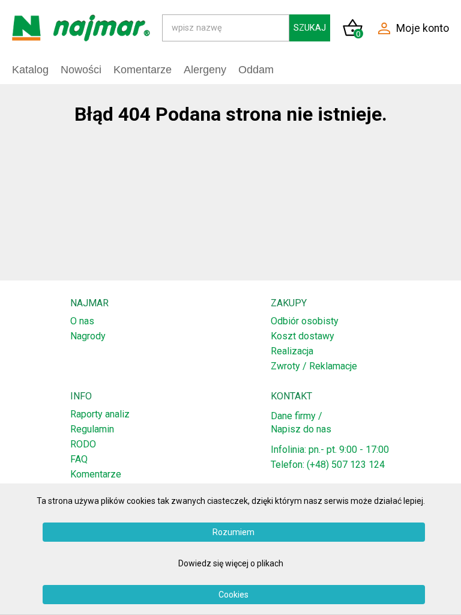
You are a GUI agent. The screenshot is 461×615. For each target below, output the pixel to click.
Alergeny (205, 70)
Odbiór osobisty (305, 321)
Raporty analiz (100, 414)
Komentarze (95, 474)
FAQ (79, 459)
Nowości (81, 70)
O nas (82, 321)
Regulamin (92, 429)
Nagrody (88, 336)
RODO (83, 444)
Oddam (256, 70)
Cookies (233, 594)
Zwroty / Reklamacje (314, 366)
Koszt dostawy (302, 336)
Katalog (30, 70)
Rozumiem (233, 532)
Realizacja (292, 351)
